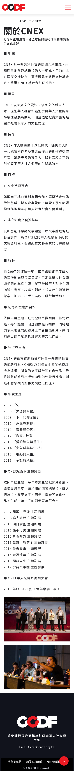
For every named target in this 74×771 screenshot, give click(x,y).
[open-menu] (68, 7)
